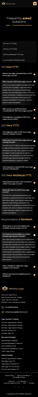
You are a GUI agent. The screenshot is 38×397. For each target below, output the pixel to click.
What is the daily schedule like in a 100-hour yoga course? (17, 74)
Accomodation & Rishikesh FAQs (14, 60)
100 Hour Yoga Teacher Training (11, 323)
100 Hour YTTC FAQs (10, 43)
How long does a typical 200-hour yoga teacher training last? (18, 168)
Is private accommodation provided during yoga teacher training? (16, 235)
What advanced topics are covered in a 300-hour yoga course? (17, 183)
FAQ (24, 383)
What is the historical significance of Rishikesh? (17, 275)
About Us (11, 381)
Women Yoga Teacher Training (11, 359)
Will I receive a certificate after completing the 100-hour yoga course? (18, 110)
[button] (35, 3)
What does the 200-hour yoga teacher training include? (18, 141)
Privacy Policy (9, 376)
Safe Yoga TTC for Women (10, 367)
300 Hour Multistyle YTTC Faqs (13, 54)
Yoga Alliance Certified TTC (10, 364)
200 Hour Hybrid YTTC (8, 331)
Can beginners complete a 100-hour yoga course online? (16, 118)
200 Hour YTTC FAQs (10, 49)
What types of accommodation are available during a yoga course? (16, 227)
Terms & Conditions (23, 376)
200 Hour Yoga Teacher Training (11, 325)
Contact (31, 383)
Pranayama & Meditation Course (12, 349)
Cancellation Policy (19, 377)
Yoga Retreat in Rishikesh (9, 341)
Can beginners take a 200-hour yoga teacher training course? (17, 133)
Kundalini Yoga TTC (7, 333)
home (8, 25)
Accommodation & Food (12, 383)
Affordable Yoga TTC (8, 361)
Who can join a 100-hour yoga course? (17, 82)
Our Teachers (22, 381)
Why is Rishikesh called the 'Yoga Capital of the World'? (15, 267)
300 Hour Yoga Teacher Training (11, 328)
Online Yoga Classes (8, 351)
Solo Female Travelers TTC (10, 369)
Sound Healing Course (8, 346)
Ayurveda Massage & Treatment (12, 343)
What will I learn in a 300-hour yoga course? (16, 191)
